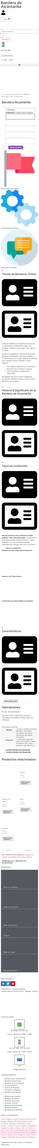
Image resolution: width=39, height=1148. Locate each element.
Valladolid (11, 1137)
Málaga (33, 1130)
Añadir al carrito (16, 147)
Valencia (4, 1137)
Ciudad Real (20, 1123)
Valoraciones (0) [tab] (11, 701)
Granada (24, 1126)
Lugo (11, 1130)
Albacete (9, 1119)
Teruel (28, 1135)
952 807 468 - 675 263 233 (19, 1048)
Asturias (29, 1119)
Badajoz (4, 1121)
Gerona (17, 1126)
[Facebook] (3, 983)
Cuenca (28, 1123)
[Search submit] (1, 35)
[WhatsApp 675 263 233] (19, 1024)
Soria (15, 1135)
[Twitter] (8, 983)
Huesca (18, 1128)
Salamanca (33, 1132)
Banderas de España (13, 94)
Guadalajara (32, 1126)
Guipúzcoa (5, 1128)
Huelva (11, 1128)
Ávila (34, 1119)
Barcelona (18, 1121)
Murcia (12, 96)
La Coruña (29, 1128)
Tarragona (21, 1135)
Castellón (12, 1123)
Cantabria (4, 1123)
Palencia (16, 1132)
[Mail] (19, 1060)
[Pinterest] (12, 983)
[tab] (19, 170)
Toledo (33, 1135)
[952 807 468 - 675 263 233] (19, 1042)
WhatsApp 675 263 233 (19, 1030)
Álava (3, 1119)
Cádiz (30, 1121)
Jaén (23, 1128)
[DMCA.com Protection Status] (15, 1010)
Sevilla (10, 1135)
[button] (19, 64)
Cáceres (4, 1126)
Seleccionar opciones (25, 782)
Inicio (3, 94)
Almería (22, 1119)
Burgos (24, 1121)
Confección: (10, 112)
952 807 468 (5, 50)
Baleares (11, 1121)
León (7, 1130)
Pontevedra (24, 1132)
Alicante (16, 1119)
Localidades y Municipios (17, 857)
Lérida (16, 1130)
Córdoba (11, 1126)
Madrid (21, 1130)
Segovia (4, 1135)
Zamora (25, 1137)
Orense (9, 1132)
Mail (19, 1066)
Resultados (5, 39)
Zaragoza (31, 1137)
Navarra (4, 1132)
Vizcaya (18, 1137)
